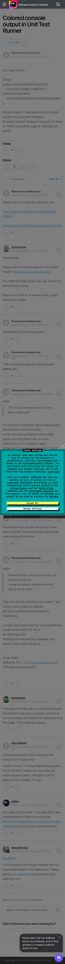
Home (13, 4)
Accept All (33, 503)
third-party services (41, 491)
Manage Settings (32, 508)
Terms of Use (46, 488)
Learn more (54, 471)
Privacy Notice (19, 488)
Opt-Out (54, 496)
